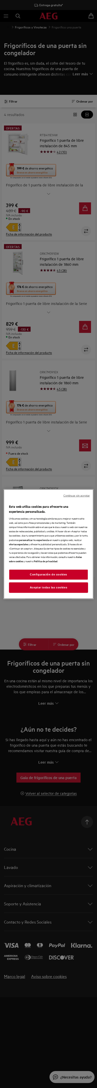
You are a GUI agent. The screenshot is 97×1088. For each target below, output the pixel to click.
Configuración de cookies (48, 574)
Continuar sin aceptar (76, 495)
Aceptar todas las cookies (48, 587)
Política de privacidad (45, 561)
